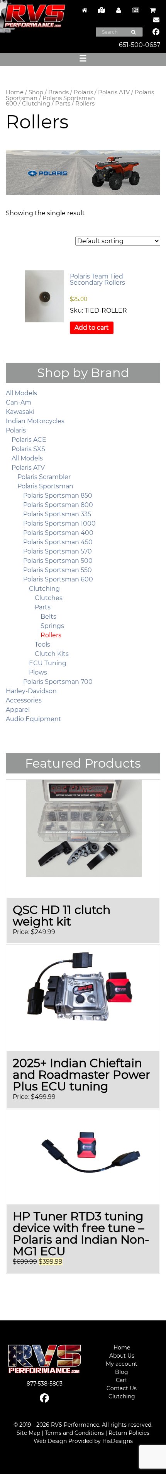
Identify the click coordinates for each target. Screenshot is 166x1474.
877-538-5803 (45, 1383)
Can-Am (18, 402)
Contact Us (122, 1388)
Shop (36, 92)
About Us (121, 1355)
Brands (58, 92)
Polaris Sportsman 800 (58, 505)
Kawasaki (20, 411)
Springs (52, 626)
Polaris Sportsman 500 (58, 560)
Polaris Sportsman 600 (50, 101)
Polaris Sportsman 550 (57, 570)
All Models (21, 393)
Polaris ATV (114, 92)
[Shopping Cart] (152, 10)
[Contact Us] (154, 19)
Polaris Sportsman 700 (58, 681)
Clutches (49, 598)
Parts (62, 103)
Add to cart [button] (92, 327)
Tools (42, 644)
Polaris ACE (29, 439)
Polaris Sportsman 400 (58, 532)
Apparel (18, 709)
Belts (48, 616)
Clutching (36, 103)
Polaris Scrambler (44, 477)
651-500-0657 (139, 44)
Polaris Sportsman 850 (57, 495)
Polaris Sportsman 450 (58, 542)
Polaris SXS (28, 449)
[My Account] (118, 10)
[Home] (84, 10)
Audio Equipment (33, 719)
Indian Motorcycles (35, 421)
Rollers (51, 635)
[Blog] (135, 10)
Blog (121, 1371)
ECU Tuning (47, 663)
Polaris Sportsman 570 (57, 551)
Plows (38, 672)
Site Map (28, 1432)
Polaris (83, 92)
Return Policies (128, 1432)
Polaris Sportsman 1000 (59, 523)
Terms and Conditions (74, 1432)
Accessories (24, 700)
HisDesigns (117, 1441)
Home (15, 92)
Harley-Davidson (31, 691)
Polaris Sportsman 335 (57, 514)
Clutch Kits (52, 653)
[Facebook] (156, 32)
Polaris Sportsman (45, 486)
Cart (121, 1380)
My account (121, 1363)
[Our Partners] (101, 10)
